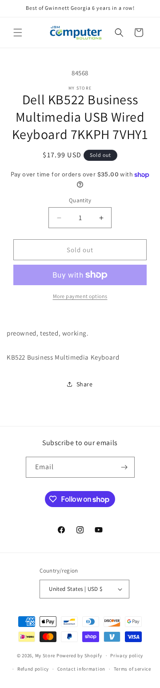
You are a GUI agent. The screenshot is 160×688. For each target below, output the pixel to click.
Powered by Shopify (79, 655)
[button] (18, 32)
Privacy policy (126, 655)
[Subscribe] (124, 467)
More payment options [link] (80, 296)
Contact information (81, 669)
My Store (45, 655)
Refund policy (33, 669)
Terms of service (132, 669)
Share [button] (84, 384)
